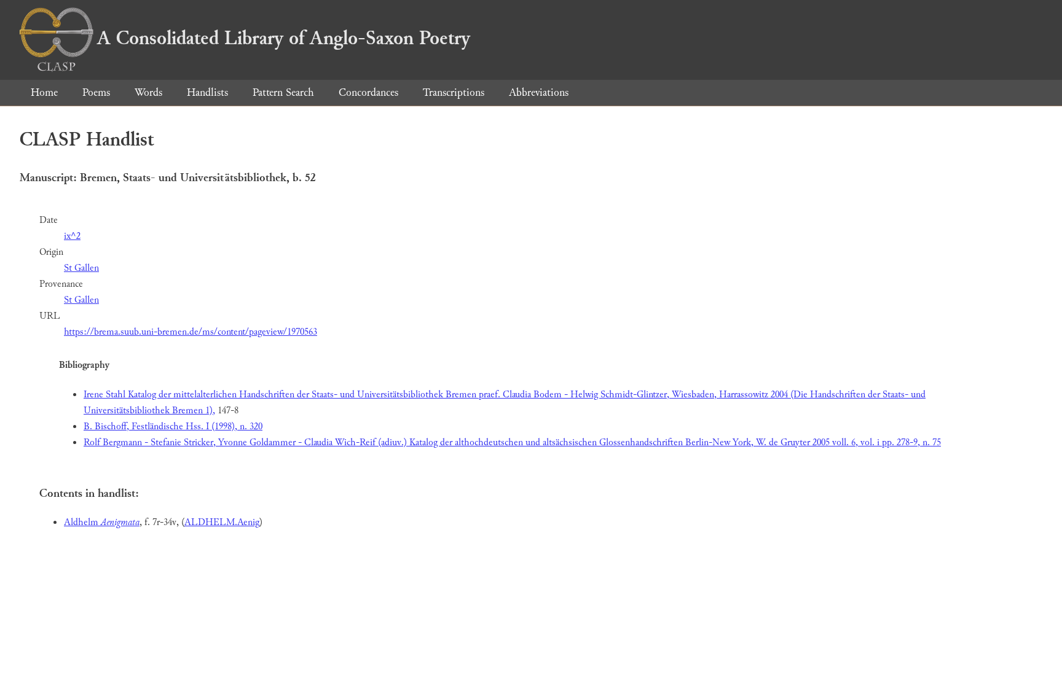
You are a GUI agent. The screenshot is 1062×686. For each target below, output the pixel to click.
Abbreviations (538, 92)
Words (148, 92)
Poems (96, 92)
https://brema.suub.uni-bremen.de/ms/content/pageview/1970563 (190, 332)
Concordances (368, 92)
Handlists (207, 92)
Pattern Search (283, 92)
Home (44, 92)
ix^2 (72, 236)
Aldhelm (102, 522)
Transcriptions (453, 92)
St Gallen (81, 268)
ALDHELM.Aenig (221, 522)
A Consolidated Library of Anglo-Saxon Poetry (283, 38)
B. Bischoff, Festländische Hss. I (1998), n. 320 (173, 426)
